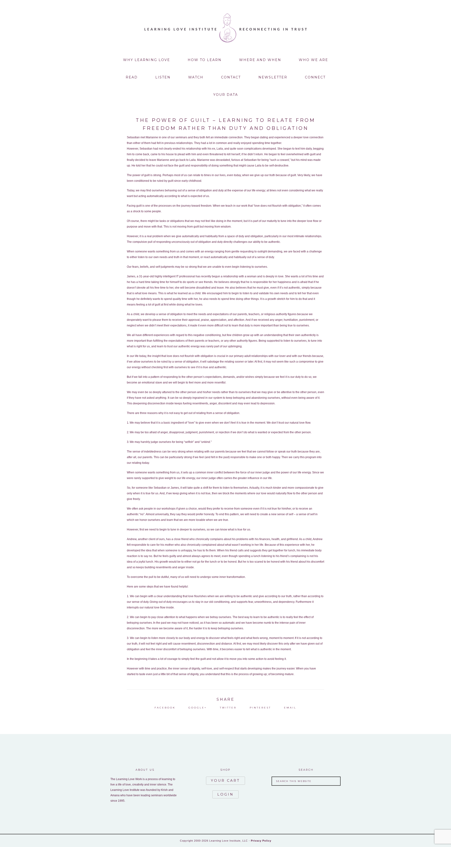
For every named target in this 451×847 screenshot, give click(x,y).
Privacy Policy (261, 840)
